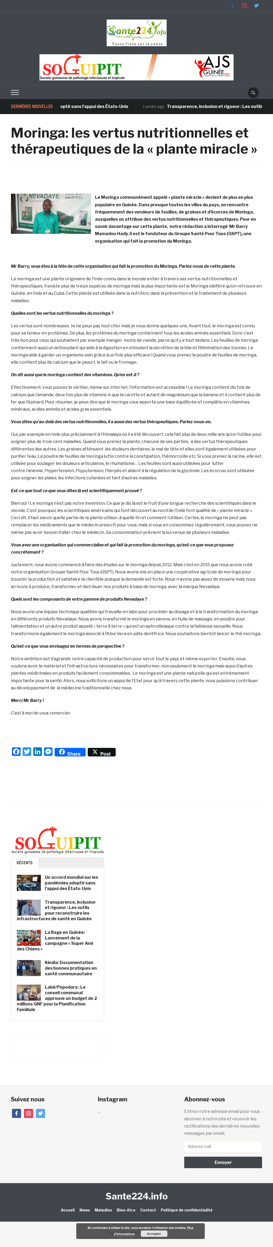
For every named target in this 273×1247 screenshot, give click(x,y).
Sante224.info (137, 1196)
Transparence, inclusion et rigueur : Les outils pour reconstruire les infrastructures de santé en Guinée (56, 910)
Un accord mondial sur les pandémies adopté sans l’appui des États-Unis (71, 883)
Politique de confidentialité (186, 1210)
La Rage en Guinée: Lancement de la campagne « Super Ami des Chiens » (55, 940)
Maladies (103, 1210)
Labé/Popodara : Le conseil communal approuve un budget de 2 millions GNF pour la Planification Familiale (57, 998)
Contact (148, 1210)
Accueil (68, 1210)
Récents (25, 863)
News (84, 1210)
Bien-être (126, 1210)
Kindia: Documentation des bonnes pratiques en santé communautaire (71, 968)
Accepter (154, 1233)
